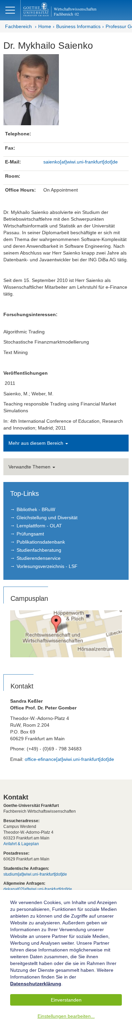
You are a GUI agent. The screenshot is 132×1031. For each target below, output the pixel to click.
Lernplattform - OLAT (39, 525)
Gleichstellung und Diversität (47, 517)
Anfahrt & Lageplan (21, 843)
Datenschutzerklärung (35, 983)
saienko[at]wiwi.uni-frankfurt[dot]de (80, 161)
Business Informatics (78, 26)
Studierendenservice (39, 558)
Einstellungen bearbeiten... (66, 1016)
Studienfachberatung (39, 550)
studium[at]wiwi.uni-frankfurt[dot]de (35, 874)
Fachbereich (18, 26)
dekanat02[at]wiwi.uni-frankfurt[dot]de (37, 889)
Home (44, 26)
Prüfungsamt (30, 533)
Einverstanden (66, 1000)
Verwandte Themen (30, 466)
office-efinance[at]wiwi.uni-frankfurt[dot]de (69, 759)
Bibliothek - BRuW (36, 509)
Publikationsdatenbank (41, 542)
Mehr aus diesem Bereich (36, 443)
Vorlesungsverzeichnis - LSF (47, 566)
